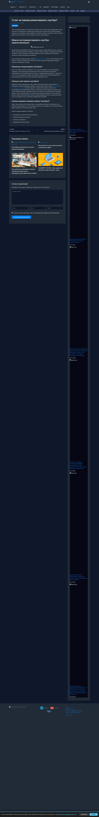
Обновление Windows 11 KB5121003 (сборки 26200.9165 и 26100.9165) (79, 131)
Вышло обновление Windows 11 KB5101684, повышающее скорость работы (78, 241)
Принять (93, 814)
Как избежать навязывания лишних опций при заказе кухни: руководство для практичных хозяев (24, 171)
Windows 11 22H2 (19, 10)
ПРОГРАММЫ (54, 7)
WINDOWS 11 (32, 7)
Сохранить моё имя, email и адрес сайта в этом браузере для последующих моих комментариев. (36, 212)
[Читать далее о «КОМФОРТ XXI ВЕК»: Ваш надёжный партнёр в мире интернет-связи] (50, 159)
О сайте (67, 707)
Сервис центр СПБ (41, 58)
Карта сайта (68, 715)
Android (72, 10)
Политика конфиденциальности (73, 710)
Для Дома (15, 25)
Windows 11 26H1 (52, 10)
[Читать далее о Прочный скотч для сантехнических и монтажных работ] (43, 142)
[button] (89, 2)
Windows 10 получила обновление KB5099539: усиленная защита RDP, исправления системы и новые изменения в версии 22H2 (78, 465)
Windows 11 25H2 (41, 10)
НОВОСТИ (13, 7)
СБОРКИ (62, 7)
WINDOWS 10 (22, 7)
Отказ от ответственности (72, 712)
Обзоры (83, 10)
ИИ (40, 7)
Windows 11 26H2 (63, 10)
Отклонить (84, 814)
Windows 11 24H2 (30, 10)
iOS (77, 10)
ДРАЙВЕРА (46, 7)
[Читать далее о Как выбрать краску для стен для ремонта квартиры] (24, 143)
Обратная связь (69, 709)
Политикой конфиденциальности (68, 814)
